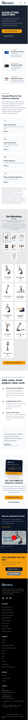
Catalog (4, 650)
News (3, 653)
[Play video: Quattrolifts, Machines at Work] (14, 538)
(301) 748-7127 (7, 690)
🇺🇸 (20, 2)
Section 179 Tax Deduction (8, 667)
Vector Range (5, 626)
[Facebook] (3, 598)
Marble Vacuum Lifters (7, 615)
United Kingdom (6, 678)
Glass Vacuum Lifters (11, 31)
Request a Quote (8, 36)
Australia (4, 675)
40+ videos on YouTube (8, 546)
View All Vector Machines (13, 362)
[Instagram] (6, 598)
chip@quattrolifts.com (9, 692)
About (3, 640)
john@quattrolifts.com (9, 698)
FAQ (3, 659)
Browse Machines (13, 502)
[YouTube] (10, 598)
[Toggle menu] (24, 2)
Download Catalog (13, 497)
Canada (4, 681)
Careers (4, 661)
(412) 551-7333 (7, 696)
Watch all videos (6, 527)
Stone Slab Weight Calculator (9, 648)
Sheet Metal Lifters (6, 618)
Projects (4, 642)
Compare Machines (6, 631)
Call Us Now (15, 573)
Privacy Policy (5, 664)
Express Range (5, 623)
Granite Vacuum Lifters (7, 612)
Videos (3, 656)
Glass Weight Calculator (8, 645)
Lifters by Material (6, 620)
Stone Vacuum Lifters (7, 609)
